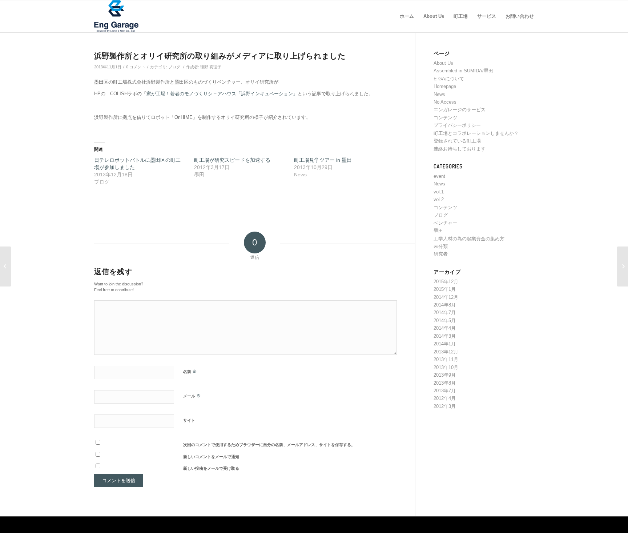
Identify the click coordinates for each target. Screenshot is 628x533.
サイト (189, 420)
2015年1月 (445, 289)
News (439, 94)
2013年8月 (445, 383)
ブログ (174, 67)
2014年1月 (445, 343)
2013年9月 (445, 375)
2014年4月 (445, 328)
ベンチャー (445, 223)
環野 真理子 (210, 67)
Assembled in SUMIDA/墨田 (463, 70)
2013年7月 (445, 390)
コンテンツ (445, 117)
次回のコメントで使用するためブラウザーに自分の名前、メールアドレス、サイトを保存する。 (269, 444)
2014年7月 (445, 312)
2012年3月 (445, 406)
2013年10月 (446, 367)
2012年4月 (445, 398)
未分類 (441, 246)
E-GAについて (449, 78)
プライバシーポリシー (457, 125)
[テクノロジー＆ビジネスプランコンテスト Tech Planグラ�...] (622, 266)
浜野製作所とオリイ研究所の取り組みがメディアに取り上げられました (220, 55)
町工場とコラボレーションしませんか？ (476, 133)
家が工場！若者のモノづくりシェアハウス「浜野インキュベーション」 (222, 93)
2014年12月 (446, 297)
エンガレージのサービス (460, 109)
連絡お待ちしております (460, 149)
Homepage (445, 86)
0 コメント (135, 67)
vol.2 (439, 199)
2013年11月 (446, 359)
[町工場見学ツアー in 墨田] (5, 266)
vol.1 (439, 192)
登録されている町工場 (457, 141)
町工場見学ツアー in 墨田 (323, 160)
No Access (445, 102)
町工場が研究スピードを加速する (232, 160)
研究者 (441, 254)
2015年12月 (446, 281)
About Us (443, 63)
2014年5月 (445, 320)
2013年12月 (446, 351)
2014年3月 (445, 336)
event (439, 176)
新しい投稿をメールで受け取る (211, 468)
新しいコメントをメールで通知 (211, 456)
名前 (190, 371)
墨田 (438, 230)
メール (192, 395)
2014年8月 (445, 305)
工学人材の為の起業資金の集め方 (469, 238)
